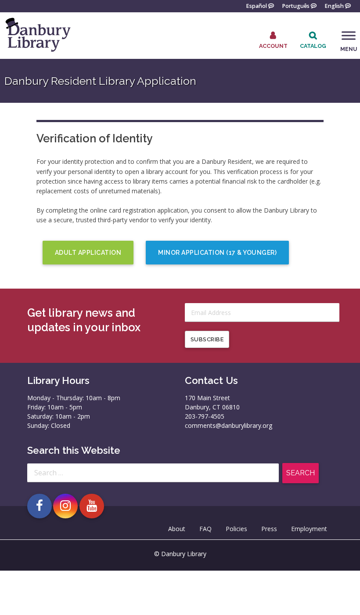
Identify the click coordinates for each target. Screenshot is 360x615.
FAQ (205, 529)
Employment (309, 529)
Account (273, 46)
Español (256, 5)
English (334, 5)
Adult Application (88, 252)
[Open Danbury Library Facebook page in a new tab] (39, 506)
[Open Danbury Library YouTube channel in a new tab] (91, 506)
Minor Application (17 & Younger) (217, 252)
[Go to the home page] (37, 51)
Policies (236, 529)
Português (296, 5)
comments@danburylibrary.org (228, 425)
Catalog (313, 46)
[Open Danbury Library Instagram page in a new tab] (65, 506)
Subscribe (207, 339)
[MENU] (349, 36)
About (176, 529)
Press (269, 529)
